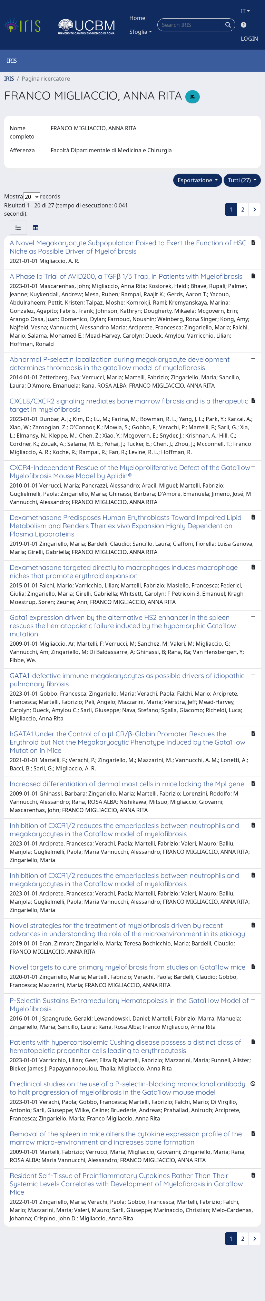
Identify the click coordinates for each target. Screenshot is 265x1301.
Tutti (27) (240, 180)
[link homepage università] (86, 25)
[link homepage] (25, 25)
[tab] (18, 228)
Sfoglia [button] (138, 31)
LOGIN (249, 38)
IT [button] (243, 11)
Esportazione (196, 180)
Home (137, 18)
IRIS (9, 78)
